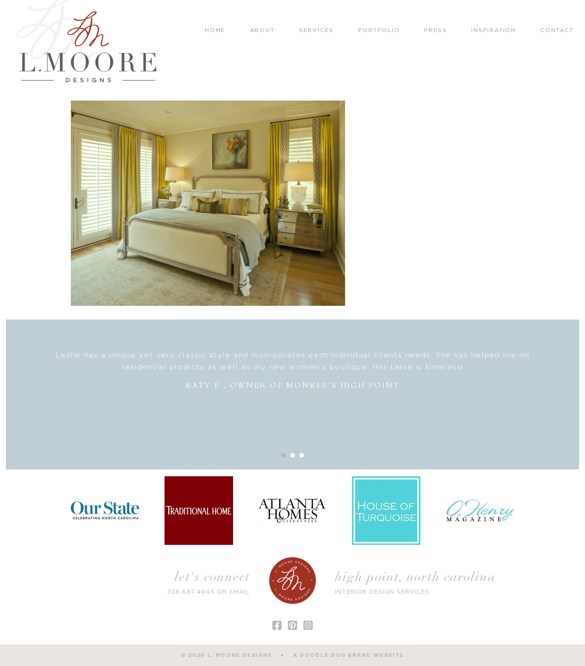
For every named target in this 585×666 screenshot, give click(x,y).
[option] (293, 370)
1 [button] (283, 455)
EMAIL (239, 592)
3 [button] (301, 455)
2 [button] (292, 455)
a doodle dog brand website (348, 655)
